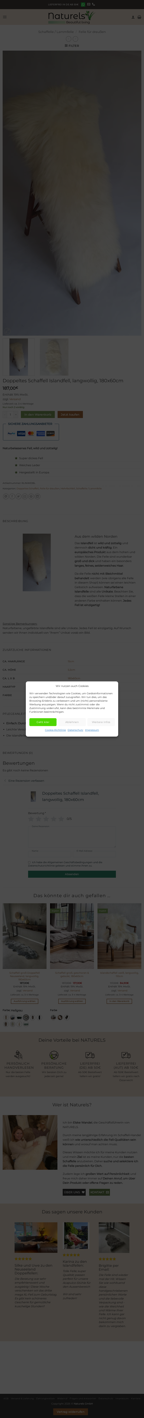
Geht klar (43, 722)
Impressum (92, 730)
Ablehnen (72, 722)
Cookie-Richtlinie (55, 730)
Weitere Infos (101, 722)
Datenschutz (75, 730)
